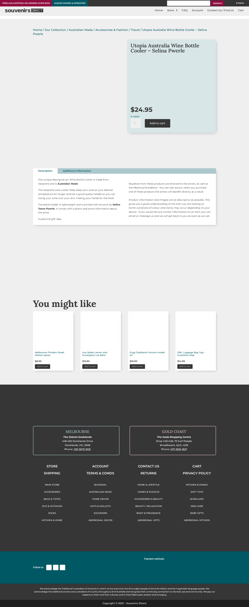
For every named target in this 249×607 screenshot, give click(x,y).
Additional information (77, 170)
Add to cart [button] (42, 366)
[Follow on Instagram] (55, 567)
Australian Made (81, 30)
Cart (241, 10)
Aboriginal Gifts (124, 279)
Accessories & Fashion (111, 30)
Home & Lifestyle (202, 279)
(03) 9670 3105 (82, 449)
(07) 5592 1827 (178, 449)
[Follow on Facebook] (49, 567)
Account (197, 10)
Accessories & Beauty (163, 279)
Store (170, 10)
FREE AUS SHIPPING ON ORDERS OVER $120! (26, 3)
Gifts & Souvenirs (86, 279)
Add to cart (157, 123)
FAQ (185, 10)
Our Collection (55, 30)
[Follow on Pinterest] (62, 567)
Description (45, 170)
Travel (135, 30)
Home (159, 10)
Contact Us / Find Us (220, 10)
